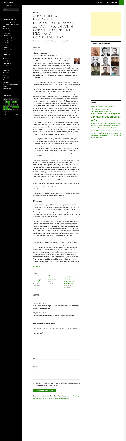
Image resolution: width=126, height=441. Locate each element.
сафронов (104, 133)
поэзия (108, 130)
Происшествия (7, 68)
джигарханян (94, 125)
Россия (5, 72)
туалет (111, 135)
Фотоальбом (100, 2)
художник (117, 135)
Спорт (4, 77)
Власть (35, 12)
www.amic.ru (37, 266)
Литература (7, 40)
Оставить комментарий (60, 41)
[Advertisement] (106, 24)
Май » (16, 114)
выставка (103, 123)
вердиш (93, 123)
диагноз (100, 125)
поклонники (103, 130)
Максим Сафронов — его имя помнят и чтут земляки (55, 278)
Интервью (6, 49)
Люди (4, 45)
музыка (109, 128)
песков (97, 130)
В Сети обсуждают (8, 22)
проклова (112, 130)
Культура (5, 30)
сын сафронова (102, 135)
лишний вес (94, 129)
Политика (5, 65)
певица (93, 130)
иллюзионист (114, 125)
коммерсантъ (98, 127)
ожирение (114, 128)
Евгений (46, 41)
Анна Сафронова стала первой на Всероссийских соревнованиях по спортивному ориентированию (56, 306)
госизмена (109, 123)
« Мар (5, 114)
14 (4, 106)
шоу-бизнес (94, 137)
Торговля (5, 82)
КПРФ (36, 295)
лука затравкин (102, 129)
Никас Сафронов (99, 109)
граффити (114, 123)
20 (18, 106)
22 (6, 109)
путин (117, 130)
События (5, 75)
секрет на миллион (115, 133)
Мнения (5, 54)
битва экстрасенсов (98, 114)
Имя (35, 358)
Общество (6, 63)
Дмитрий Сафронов (108, 106)
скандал (93, 135)
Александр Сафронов (97, 106)
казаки (92, 127)
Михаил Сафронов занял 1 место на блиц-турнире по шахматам (53, 314)
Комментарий (38, 333)
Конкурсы (6, 38)
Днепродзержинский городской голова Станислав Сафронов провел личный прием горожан (70, 280)
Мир (4, 52)
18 (13, 106)
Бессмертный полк (8, 19)
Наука (4, 61)
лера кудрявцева (111, 127)
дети (119, 123)
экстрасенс (101, 137)
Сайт (35, 375)
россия (96, 133)
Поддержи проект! (112, 2)
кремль (105, 127)
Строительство (7, 79)
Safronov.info (8, 2)
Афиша (6, 33)
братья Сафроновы (114, 114)
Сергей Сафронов (98, 111)
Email (35, 366)
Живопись (7, 35)
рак (92, 133)
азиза (107, 111)
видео (97, 123)
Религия (5, 70)
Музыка (6, 42)
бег (110, 111)
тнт (108, 135)
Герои (5, 47)
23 (8, 109)
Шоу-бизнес (6, 88)
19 (15, 106)
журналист (106, 125)
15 (6, 106)
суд (97, 135)
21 (4, 109)
